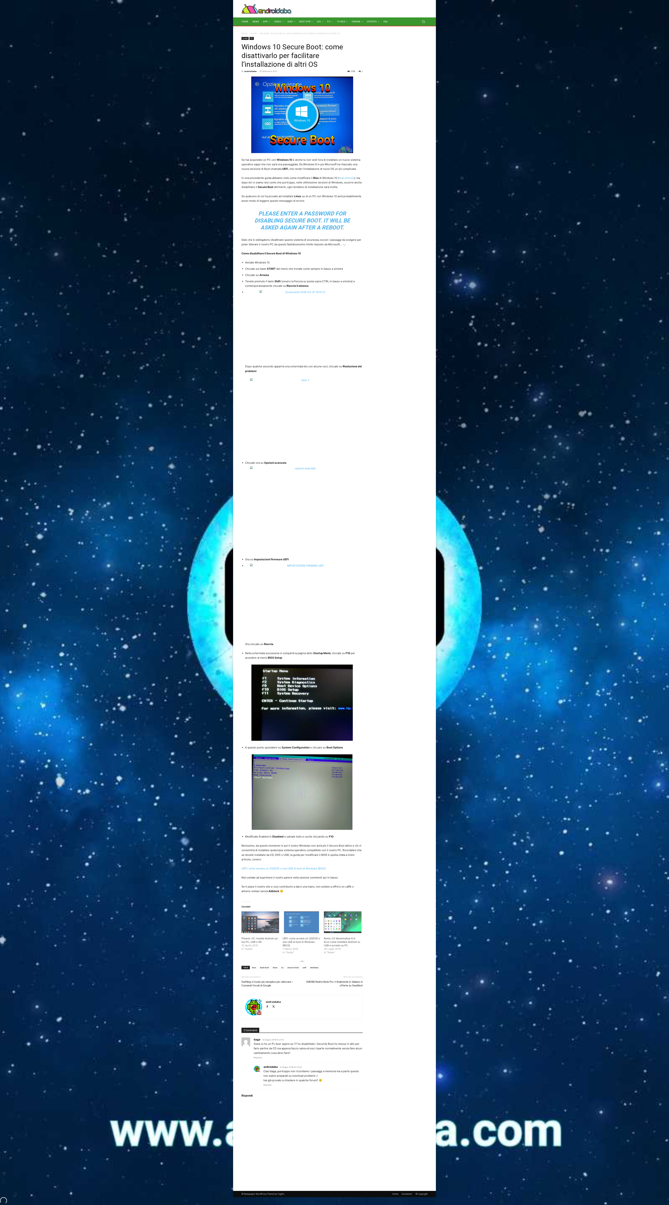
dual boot (264, 967)
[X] (275, 1007)
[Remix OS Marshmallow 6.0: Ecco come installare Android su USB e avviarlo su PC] (343, 922)
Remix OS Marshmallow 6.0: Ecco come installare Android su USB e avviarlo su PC (342, 942)
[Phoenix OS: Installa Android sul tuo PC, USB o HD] (260, 922)
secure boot (293, 967)
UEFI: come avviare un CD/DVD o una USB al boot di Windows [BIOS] (283, 868)
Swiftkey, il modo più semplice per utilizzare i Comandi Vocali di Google (266, 983)
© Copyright (422, 1193)
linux (275, 967)
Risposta (258, 1057)
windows (314, 967)
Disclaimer (407, 1193)
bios (254, 967)
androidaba (250, 71)
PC (252, 38)
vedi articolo (346, 178)
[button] (423, 22)
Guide (254, 33)
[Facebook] (269, 1007)
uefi (304, 967)
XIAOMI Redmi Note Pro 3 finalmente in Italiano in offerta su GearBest (334, 983)
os (282, 967)
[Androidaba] (266, 8)
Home (244, 33)
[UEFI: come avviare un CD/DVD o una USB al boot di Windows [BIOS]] (301, 922)
